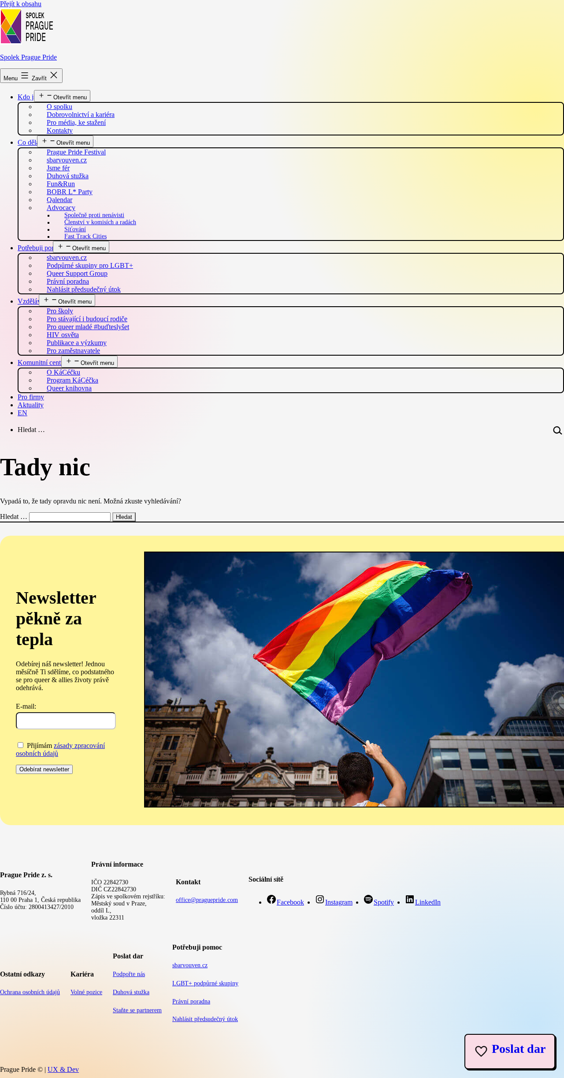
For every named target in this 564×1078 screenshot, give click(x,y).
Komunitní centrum (45, 362)
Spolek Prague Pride (28, 57)
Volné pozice (86, 992)
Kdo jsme (31, 97)
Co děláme (33, 142)
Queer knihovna (69, 388)
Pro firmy (31, 397)
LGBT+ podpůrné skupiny (205, 983)
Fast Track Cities (85, 236)
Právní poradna (191, 1001)
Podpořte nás (129, 974)
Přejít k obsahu (20, 4)
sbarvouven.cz (190, 965)
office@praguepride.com (207, 900)
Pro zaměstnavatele (73, 350)
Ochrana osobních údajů (30, 992)
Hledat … (31, 429)
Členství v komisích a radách (100, 222)
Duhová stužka (131, 992)
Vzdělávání (33, 301)
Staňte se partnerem (137, 1010)
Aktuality (31, 405)
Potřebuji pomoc (40, 248)
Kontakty (60, 130)
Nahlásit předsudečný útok (84, 289)
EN (22, 413)
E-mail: (26, 706)
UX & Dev (63, 1069)
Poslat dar (518, 1048)
